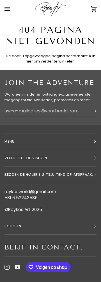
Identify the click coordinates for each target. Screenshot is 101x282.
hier (29, 61)
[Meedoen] (89, 111)
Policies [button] (12, 226)
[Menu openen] (12, 9)
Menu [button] (9, 141)
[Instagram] (7, 267)
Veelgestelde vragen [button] (25, 158)
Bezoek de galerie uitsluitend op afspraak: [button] (48, 174)
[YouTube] (17, 267)
